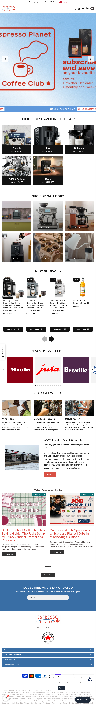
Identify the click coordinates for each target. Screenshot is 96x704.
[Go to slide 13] (60, 385)
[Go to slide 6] (45, 385)
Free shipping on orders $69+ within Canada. (43, 2)
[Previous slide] (5, 59)
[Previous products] (44, 339)
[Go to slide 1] (43, 102)
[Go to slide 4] (50, 102)
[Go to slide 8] (50, 385)
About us (50, 474)
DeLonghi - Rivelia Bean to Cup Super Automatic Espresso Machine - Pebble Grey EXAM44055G (35, 305)
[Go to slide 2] (45, 102)
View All (48, 575)
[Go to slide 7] (48, 385)
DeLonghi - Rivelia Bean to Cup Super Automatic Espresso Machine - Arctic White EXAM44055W (59, 305)
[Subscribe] (66, 597)
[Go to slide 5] (52, 102)
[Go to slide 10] (54, 385)
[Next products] (51, 339)
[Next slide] (91, 59)
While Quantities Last (60, 109)
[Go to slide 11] (56, 385)
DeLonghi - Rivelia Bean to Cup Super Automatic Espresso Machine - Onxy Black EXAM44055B (13, 305)
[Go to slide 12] (58, 385)
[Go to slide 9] (52, 385)
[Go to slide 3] (48, 102)
